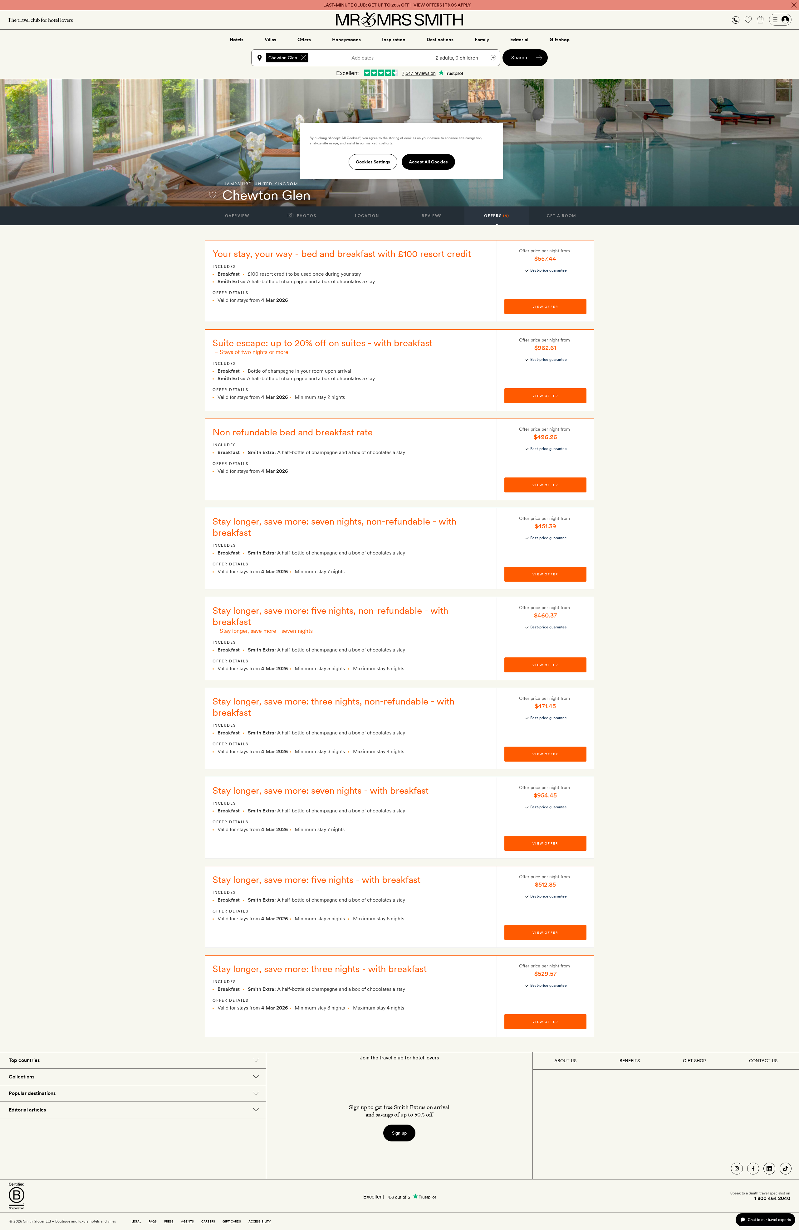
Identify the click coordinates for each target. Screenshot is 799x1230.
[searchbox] (330, 57)
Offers (304, 39)
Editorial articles (27, 1110)
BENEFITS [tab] (630, 1060)
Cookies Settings (373, 161)
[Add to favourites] (212, 195)
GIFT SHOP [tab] (694, 1060)
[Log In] (780, 20)
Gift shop (560, 39)
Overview (237, 216)
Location (367, 216)
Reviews (432, 216)
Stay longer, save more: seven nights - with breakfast (321, 790)
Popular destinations (32, 1093)
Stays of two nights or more (254, 352)
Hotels (236, 39)
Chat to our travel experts (769, 1219)
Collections (21, 1077)
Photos (306, 216)
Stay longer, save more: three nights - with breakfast (320, 968)
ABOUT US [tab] (565, 1060)
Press (169, 1221)
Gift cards (232, 1221)
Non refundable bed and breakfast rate (293, 432)
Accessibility (259, 1221)
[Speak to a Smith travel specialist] (735, 20)
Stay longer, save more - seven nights (266, 630)
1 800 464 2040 (772, 1198)
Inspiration (393, 39)
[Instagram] (737, 1168)
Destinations (440, 39)
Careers (208, 1221)
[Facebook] (753, 1168)
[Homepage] (399, 19)
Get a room (561, 216)
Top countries (24, 1060)
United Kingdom (276, 184)
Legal (136, 1221)
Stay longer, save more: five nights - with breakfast (316, 879)
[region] (401, 151)
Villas (270, 39)
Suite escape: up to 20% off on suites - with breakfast (322, 342)
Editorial (519, 39)
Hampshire (237, 184)
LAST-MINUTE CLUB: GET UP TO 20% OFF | (397, 4)
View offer (545, 306)
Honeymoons (346, 39)
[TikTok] (786, 1168)
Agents (187, 1221)
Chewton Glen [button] (282, 57)
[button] (735, 20)
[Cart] (761, 20)
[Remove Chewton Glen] (303, 57)
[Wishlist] (748, 20)
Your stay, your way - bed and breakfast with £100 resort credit (342, 253)
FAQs (153, 1221)
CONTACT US (763, 1060)
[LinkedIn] (769, 1168)
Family (482, 39)
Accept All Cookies (428, 161)
